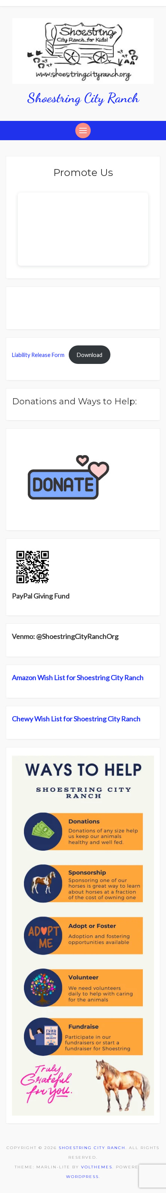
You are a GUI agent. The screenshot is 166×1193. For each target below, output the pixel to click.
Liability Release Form (38, 355)
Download (89, 355)
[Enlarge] (144, 765)
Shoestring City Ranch (83, 98)
